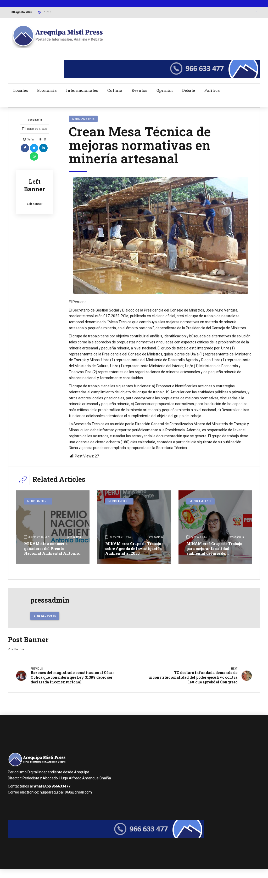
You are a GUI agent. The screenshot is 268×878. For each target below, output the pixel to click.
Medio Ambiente (83, 119)
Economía (47, 90)
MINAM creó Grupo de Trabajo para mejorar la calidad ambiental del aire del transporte (214, 550)
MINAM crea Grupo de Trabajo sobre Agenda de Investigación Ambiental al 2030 (133, 548)
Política (212, 90)
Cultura (114, 90)
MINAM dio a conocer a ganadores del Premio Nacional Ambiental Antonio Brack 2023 (51, 550)
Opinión (165, 90)
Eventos (139, 90)
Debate (188, 90)
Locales (20, 90)
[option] (160, 235)
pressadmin (34, 119)
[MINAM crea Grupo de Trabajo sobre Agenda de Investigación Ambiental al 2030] (134, 527)
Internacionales (82, 90)
